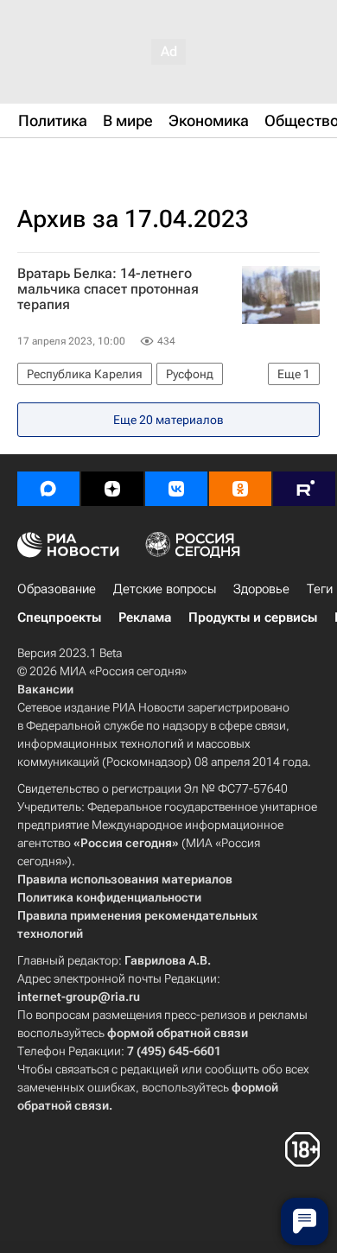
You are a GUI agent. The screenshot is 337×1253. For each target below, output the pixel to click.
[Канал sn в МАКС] (48, 488)
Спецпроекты (59, 617)
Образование (56, 589)
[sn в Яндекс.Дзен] (112, 488)
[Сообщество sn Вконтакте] (176, 488)
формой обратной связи (177, 1033)
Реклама (144, 617)
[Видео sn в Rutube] (304, 488)
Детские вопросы (164, 589)
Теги (320, 589)
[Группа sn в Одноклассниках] (240, 488)
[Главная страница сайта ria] (103, 162)
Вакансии (45, 689)
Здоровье (261, 589)
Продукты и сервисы (252, 617)
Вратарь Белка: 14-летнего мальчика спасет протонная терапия (108, 289)
